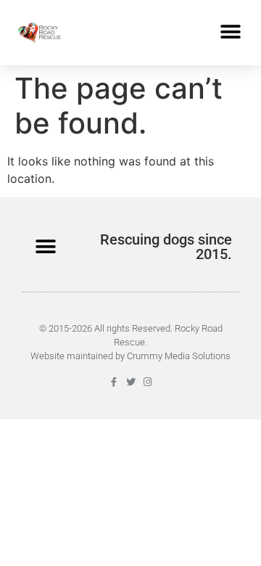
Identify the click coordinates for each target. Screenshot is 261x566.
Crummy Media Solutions (179, 355)
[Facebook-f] (114, 382)
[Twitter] (131, 382)
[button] (230, 32)
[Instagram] (147, 382)
